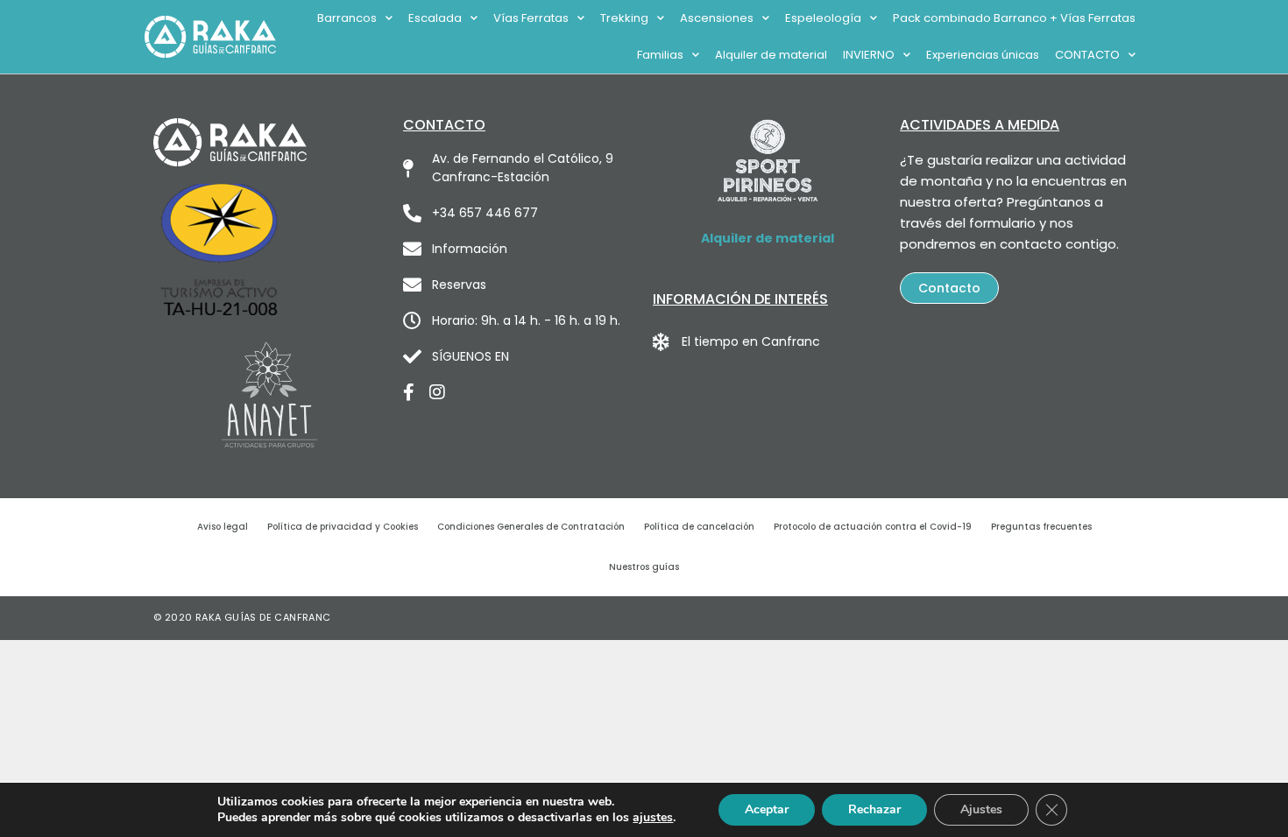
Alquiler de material (771, 54)
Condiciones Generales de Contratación (531, 526)
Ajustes (981, 809)
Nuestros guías (644, 566)
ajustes (653, 818)
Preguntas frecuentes (1041, 526)
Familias (660, 54)
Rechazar (874, 809)
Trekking (624, 18)
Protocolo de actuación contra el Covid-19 (873, 526)
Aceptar (767, 809)
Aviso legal (222, 526)
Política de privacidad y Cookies (342, 526)
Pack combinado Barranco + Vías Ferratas (1014, 18)
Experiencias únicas (982, 54)
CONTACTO (1087, 54)
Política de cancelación (699, 526)
